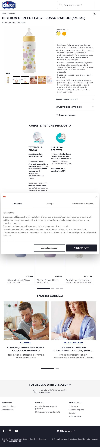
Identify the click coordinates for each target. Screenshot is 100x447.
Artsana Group (75, 416)
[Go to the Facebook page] (3, 431)
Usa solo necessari (49, 248)
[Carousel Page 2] (52, 288)
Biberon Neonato (8, 13)
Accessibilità (7, 409)
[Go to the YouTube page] (16, 431)
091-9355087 (44, 392)
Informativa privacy (60, 439)
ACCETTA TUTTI (81, 248)
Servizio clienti (8, 406)
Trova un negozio (76, 409)
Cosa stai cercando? (73, 5)
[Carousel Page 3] (57, 288)
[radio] (58, 33)
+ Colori (29, 276)
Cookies (82, 439)
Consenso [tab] (17, 203)
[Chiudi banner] (96, 197)
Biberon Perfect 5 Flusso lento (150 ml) (18, 281)
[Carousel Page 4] (61, 288)
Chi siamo (73, 406)
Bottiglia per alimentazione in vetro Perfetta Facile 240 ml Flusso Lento (78, 281)
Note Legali (73, 439)
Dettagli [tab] (50, 203)
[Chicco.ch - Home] (9, 5)
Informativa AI (92, 439)
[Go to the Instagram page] (10, 431)
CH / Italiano (66, 431)
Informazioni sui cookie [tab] (82, 203)
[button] (29, 51)
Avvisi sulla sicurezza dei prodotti (46, 407)
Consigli (72, 413)
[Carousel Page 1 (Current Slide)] (43, 288)
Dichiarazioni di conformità (47, 412)
